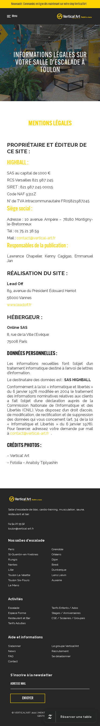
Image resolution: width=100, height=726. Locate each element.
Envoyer (27, 698)
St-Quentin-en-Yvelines (23, 554)
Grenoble (57, 549)
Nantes (12, 564)
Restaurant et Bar (19, 618)
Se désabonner (61, 656)
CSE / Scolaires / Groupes (68, 618)
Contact (13, 661)
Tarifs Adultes (17, 623)
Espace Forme (17, 613)
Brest (55, 564)
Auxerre (57, 580)
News (12, 651)
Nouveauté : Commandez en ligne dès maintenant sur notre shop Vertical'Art (49, 4)
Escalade (13, 607)
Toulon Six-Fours (18, 580)
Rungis (12, 559)
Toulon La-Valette (19, 575)
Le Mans (13, 585)
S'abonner (14, 646)
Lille (10, 569)
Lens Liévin (59, 575)
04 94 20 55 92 (16, 523)
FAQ (10, 656)
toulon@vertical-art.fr (21, 528)
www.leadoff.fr (19, 305)
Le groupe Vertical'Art (65, 646)
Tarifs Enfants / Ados (65, 607)
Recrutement (60, 651)
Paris (11, 549)
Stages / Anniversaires (66, 613)
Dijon (55, 559)
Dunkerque (59, 569)
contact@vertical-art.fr (36, 238)
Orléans (56, 554)
